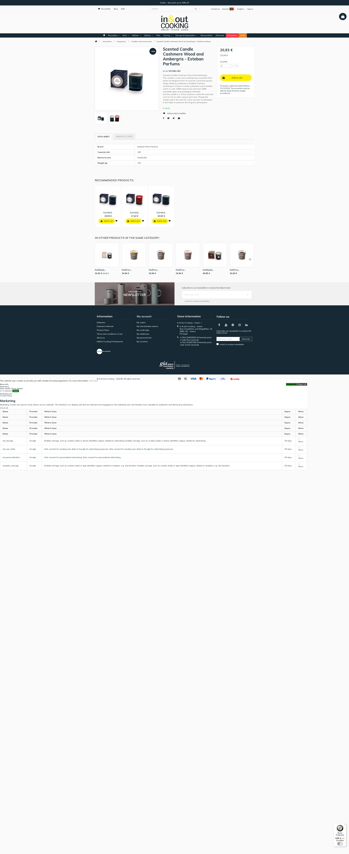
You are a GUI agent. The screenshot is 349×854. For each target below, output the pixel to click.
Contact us (215, 9)
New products (206, 35)
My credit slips (143, 330)
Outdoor (147, 35)
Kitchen (135, 35)
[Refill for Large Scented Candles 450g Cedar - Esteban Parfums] (161, 255)
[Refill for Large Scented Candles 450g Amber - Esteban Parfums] (134, 255)
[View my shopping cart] (343, 16)
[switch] (340, 843)
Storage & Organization (185, 35)
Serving (166, 35)
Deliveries (101, 322)
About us (101, 338)
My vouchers (142, 341)
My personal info (144, 338)
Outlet (242, 35)
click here (93, 381)
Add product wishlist (176, 113)
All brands (220, 35)
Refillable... (100, 269)
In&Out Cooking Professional (110, 341)
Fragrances (121, 41)
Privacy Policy (103, 330)
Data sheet (104, 136)
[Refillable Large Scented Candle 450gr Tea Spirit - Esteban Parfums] (107, 255)
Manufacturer (124, 136)
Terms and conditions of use (109, 334)
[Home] (96, 41)
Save (15, 391)
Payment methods (105, 326)
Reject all (302, 384)
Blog (116, 9)
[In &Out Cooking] (174, 22)
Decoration (112, 35)
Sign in (250, 9)
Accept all (291, 384)
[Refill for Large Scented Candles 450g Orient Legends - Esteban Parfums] (242, 255)
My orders (141, 322)
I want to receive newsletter (197, 301)
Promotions (232, 35)
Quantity (223, 61)
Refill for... (127, 269)
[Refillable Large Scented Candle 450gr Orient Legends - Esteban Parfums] (215, 255)
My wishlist (105, 9)
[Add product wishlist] (116, 221)
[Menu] (344, 825)
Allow (300, 441)
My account (144, 316)
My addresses (143, 334)
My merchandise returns (147, 326)
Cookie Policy (6, 395)
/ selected (6, 391)
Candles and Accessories (141, 41)
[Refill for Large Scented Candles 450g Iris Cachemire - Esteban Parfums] (188, 255)
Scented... (108, 212)
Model (165, 71)
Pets (158, 35)
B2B (123, 9)
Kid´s (125, 35)
